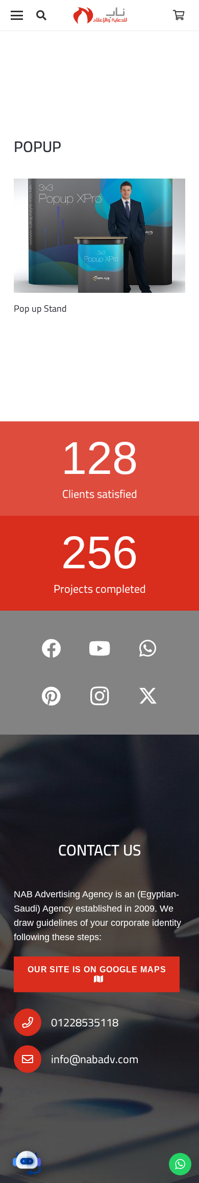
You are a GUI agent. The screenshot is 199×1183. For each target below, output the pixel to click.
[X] (147, 696)
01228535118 (84, 1022)
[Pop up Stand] (99, 236)
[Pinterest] (51, 696)
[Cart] (178, 15)
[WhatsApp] (147, 648)
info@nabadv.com (94, 1059)
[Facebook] (51, 648)
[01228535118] (32, 1022)
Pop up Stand (40, 308)
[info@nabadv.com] (32, 1059)
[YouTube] (100, 648)
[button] (17, 15)
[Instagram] (100, 696)
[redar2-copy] (99, 15)
